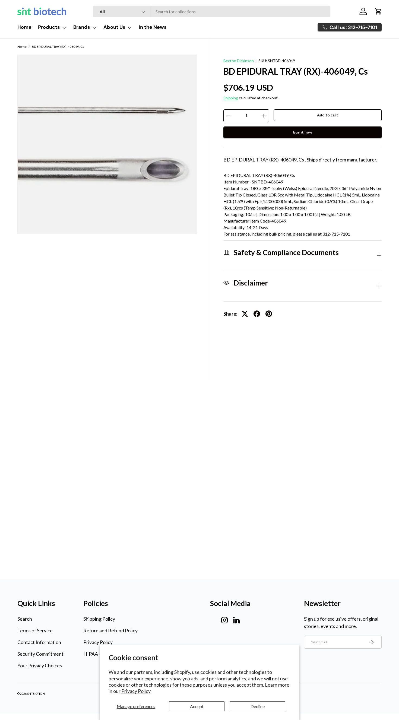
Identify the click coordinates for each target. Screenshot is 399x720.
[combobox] (211, 11)
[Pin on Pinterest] (269, 314)
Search (24, 619)
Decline (258, 706)
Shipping (230, 98)
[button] (378, 11)
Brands (81, 27)
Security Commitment (40, 654)
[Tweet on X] (245, 314)
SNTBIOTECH (36, 693)
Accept (197, 706)
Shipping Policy (99, 619)
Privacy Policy (136, 691)
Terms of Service (35, 630)
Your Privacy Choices (39, 665)
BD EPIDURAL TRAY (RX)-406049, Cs (58, 46)
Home (24, 27)
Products (49, 27)
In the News (153, 27)
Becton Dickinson (238, 60)
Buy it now (302, 132)
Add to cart (327, 115)
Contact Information (39, 642)
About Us (114, 27)
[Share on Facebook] (257, 314)
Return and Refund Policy (110, 630)
